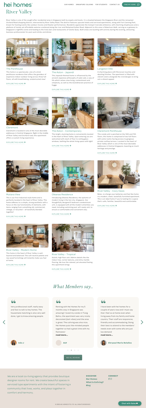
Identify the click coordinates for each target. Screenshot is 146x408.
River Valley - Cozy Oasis (111, 190)
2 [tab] (71, 350)
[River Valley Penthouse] (27, 52)
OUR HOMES (69, 4)
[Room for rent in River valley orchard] (27, 111)
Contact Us (115, 4)
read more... (17, 335)
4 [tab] (78, 350)
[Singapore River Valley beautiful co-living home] (73, 113)
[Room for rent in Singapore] (73, 176)
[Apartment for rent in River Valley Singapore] (119, 52)
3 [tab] (75, 350)
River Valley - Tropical (64, 254)
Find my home (130, 4)
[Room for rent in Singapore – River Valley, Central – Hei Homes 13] (27, 176)
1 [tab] (68, 350)
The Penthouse (14, 68)
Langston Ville (105, 68)
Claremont (12, 127)
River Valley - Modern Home (21, 250)
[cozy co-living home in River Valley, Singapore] (119, 174)
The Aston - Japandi (63, 72)
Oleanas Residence (62, 194)
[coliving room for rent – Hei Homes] (119, 113)
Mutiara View (13, 194)
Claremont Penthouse (110, 131)
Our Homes (91, 379)
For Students (101, 4)
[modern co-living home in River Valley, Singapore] (27, 236)
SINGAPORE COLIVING (84, 4)
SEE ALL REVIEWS (73, 357)
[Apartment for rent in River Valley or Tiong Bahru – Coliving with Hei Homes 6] (73, 54)
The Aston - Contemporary (67, 131)
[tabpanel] (28, 322)
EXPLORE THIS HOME (15, 83)
